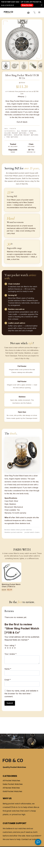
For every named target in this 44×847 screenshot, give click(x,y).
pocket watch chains (32, 532)
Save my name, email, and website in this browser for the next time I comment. (21, 694)
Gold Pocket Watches (12, 791)
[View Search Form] (33, 12)
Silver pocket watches (24, 530)
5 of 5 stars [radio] (15, 648)
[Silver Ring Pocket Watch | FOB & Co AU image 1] (22, 39)
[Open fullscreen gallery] (40, 57)
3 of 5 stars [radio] (10, 648)
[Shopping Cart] (28, 12)
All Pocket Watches (26, 131)
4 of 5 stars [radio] (12, 648)
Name (8, 669)
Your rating (10, 645)
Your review (10, 654)
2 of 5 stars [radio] (8, 648)
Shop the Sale (27, 5)
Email (8, 680)
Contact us (26, 839)
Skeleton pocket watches (13, 532)
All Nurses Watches (11, 787)
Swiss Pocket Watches (13, 784)
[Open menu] (39, 12)
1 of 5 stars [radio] (5, 648)
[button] (6, 65)
